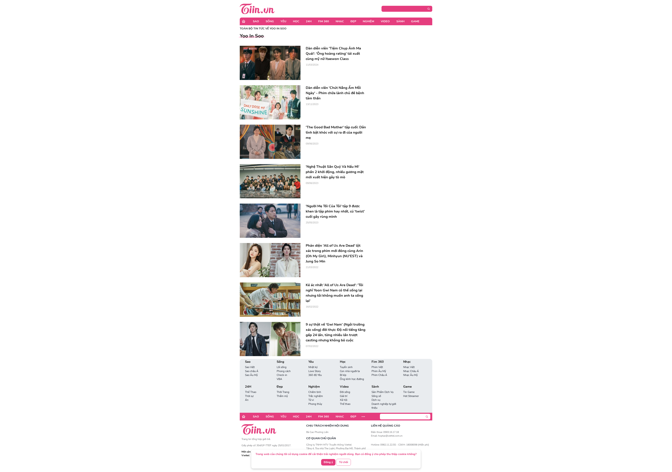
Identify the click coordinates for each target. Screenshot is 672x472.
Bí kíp (343, 375)
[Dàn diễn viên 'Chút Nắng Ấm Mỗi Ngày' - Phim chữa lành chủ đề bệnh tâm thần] (270, 102)
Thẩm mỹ (282, 396)
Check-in (282, 375)
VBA (279, 379)
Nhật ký (313, 367)
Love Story (314, 371)
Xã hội (343, 400)
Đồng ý (328, 462)
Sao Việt (250, 367)
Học (296, 21)
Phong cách (284, 371)
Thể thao (345, 404)
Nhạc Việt (409, 367)
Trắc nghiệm (315, 396)
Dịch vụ (376, 400)
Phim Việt (377, 367)
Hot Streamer (411, 396)
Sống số (376, 396)
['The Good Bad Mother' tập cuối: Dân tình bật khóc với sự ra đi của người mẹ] (270, 142)
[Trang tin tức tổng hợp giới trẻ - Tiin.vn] (257, 9)
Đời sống (345, 392)
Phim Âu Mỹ (379, 371)
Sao (256, 21)
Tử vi (311, 400)
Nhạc (340, 21)
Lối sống (281, 367)
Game (415, 21)
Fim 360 (323, 21)
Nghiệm (368, 21)
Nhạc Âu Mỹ (410, 375)
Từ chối (343, 462)
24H (309, 21)
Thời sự (249, 396)
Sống (270, 21)
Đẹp (353, 21)
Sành (400, 21)
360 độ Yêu (315, 375)
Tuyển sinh (346, 367)
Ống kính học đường (352, 379)
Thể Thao (250, 392)
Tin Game (409, 392)
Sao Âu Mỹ (251, 375)
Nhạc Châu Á (411, 371)
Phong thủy (315, 404)
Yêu (283, 21)
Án (246, 400)
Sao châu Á (251, 371)
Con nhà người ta (350, 371)
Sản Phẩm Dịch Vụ (382, 392)
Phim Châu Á (379, 375)
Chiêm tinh (314, 392)
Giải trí (343, 396)
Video (385, 21)
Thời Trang (283, 392)
